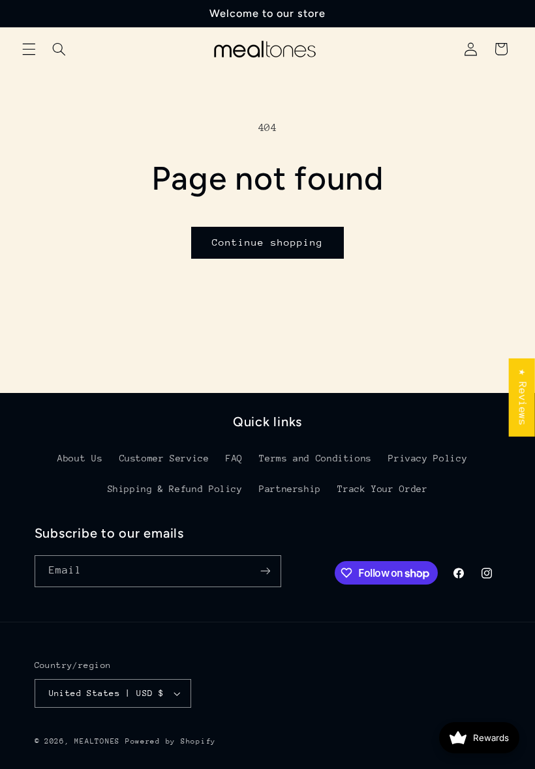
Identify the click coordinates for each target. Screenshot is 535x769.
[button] (29, 49)
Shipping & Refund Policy (175, 489)
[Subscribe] (265, 571)
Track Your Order (382, 489)
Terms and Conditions (315, 458)
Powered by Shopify (170, 741)
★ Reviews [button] (522, 397)
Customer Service (164, 458)
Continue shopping (268, 242)
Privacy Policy (427, 458)
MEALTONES (97, 741)
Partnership (290, 489)
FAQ (234, 458)
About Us (79, 458)
